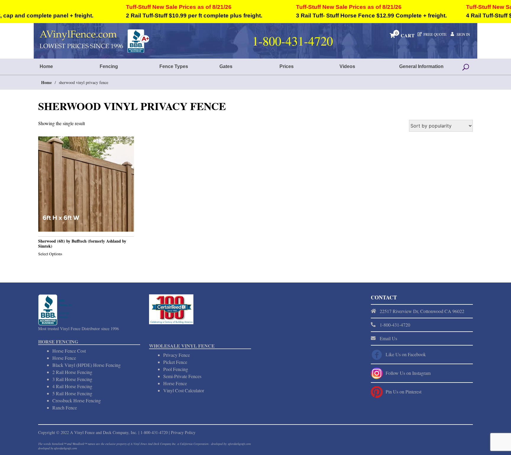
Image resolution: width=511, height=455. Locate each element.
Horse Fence (64, 358)
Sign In (463, 34)
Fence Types (173, 66)
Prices (286, 66)
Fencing (109, 66)
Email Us (388, 338)
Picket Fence (175, 362)
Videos (347, 66)
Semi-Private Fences (182, 376)
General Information (421, 66)
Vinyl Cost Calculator (183, 390)
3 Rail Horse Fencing (72, 379)
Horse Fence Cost (69, 351)
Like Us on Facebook (406, 354)
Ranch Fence (64, 407)
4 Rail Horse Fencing (72, 386)
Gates (225, 66)
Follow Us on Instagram (408, 373)
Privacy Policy (183, 432)
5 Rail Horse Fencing (72, 393)
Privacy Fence (176, 355)
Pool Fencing (175, 369)
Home (46, 66)
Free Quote (435, 34)
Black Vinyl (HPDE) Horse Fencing (86, 365)
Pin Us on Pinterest (403, 391)
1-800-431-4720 (154, 432)
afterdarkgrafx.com (65, 448)
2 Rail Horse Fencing (72, 372)
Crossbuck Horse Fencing (76, 400)
